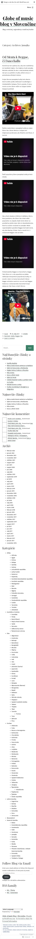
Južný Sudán (16, 572)
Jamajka (25, 334)
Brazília (14, 806)
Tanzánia (14, 605)
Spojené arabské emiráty (19, 702)
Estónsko (14, 737)
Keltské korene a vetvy (14, 384)
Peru (13, 813)
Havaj (13, 617)
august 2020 (11, 467)
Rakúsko (14, 766)
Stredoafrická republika (19, 600)
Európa (9, 723)
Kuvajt (14, 678)
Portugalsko (15, 761)
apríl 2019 (10, 484)
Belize (13, 823)
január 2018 (10, 512)
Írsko (13, 728)
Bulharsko (15, 733)
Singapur (14, 700)
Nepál (13, 690)
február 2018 (11, 510)
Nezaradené (11, 818)
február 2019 (11, 488)
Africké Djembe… (13, 438)
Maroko (14, 588)
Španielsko (15, 787)
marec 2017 (10, 536)
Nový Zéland (16, 619)
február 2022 (11, 451)
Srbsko (14, 780)
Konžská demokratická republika (22, 579)
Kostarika (15, 839)
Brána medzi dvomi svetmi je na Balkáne (20, 365)
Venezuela (15, 815)
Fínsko (14, 740)
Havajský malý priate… (15, 433)
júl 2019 (9, 479)
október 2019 (11, 474)
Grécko (14, 744)
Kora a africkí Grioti (13, 375)
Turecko (14, 711)
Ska (21, 336)
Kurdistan (15, 676)
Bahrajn (14, 640)
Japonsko (15, 669)
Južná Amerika (11, 799)
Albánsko (15, 725)
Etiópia (14, 562)
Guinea (14, 567)
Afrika (9, 553)
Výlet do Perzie (11, 377)
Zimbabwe (15, 610)
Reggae (17, 336)
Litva (13, 747)
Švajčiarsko (15, 792)
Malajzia (14, 683)
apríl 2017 (10, 533)
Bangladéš (15, 645)
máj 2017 (9, 531)
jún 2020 (9, 469)
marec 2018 (10, 507)
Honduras (15, 832)
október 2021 (11, 460)
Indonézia (15, 657)
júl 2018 (9, 500)
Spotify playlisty (12, 363)
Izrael (13, 664)
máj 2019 (9, 481)
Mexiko (14, 844)
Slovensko (15, 773)
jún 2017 (9, 529)
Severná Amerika (12, 820)
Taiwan (14, 704)
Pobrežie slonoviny (18, 593)
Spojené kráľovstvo (18, 778)
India (13, 655)
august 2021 (11, 462)
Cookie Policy (6, 931)
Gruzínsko (15, 652)
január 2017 (10, 540)
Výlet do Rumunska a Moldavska (17, 368)
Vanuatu (14, 626)
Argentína (15, 801)
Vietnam (14, 718)
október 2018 (11, 498)
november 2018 (12, 496)
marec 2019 (10, 486)
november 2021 (11, 458)
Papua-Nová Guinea (18, 621)
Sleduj (6, 877)
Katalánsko (20, 789)
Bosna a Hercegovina (18, 730)
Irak (13, 659)
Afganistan (15, 636)
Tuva (13, 716)
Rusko (14, 771)
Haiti (13, 830)
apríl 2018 (10, 505)
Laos (13, 681)
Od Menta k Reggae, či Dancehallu (15, 59)
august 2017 (11, 524)
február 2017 (11, 538)
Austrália (14, 614)
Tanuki (6, 334)
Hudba (13, 336)
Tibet (13, 709)
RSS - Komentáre (12, 893)
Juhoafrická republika (19, 569)
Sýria (13, 695)
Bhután (14, 647)
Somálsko (15, 598)
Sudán (14, 602)
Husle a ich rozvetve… (15, 419)
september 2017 (12, 522)
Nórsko (14, 756)
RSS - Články (11, 890)
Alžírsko (14, 555)
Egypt (13, 558)
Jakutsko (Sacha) (17, 666)
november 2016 (12, 543)
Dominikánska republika (19, 825)
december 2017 (11, 514)
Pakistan (14, 692)
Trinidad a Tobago (17, 858)
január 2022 (10, 453)
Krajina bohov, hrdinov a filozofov (17, 370)
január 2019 (10, 491)
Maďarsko (15, 752)
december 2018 (11, 493)
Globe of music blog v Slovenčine (18, 21)
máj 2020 (9, 472)
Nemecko (14, 759)
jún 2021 (9, 465)
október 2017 (11, 519)
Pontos (18, 714)
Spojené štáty (16, 856)
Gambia (14, 565)
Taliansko (15, 782)
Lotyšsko (14, 749)
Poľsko (14, 763)
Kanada (14, 837)
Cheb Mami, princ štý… (15, 423)
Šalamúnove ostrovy (18, 631)
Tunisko (14, 607)
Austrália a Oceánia (13, 612)
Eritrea (14, 560)
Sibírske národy (17, 697)
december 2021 (11, 455)
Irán (13, 662)
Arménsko (15, 638)
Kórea (13, 673)
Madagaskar (15, 584)
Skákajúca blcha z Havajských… (18, 436)
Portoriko (15, 853)
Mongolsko (15, 688)
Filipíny (14, 650)
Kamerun (15, 574)
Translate (16, 912)
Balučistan (15, 643)
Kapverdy (14, 576)
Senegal (14, 595)
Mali (13, 586)
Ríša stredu (10, 373)
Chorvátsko (15, 735)
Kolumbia (15, 811)
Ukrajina (14, 785)
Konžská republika (18, 581)
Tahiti (13, 624)
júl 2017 (9, 526)
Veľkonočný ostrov (17, 629)
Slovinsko (15, 775)
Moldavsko (15, 754)
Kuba (13, 841)
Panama (14, 846)
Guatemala (15, 827)
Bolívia (14, 804)
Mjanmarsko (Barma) (18, 685)
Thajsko (14, 707)
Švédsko (14, 794)
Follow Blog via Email (16, 863)
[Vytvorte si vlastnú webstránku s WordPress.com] (18, 2)
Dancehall (7, 336)
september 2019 (12, 477)
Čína (13, 721)
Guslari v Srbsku (13, 421)
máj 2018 (9, 503)
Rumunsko (15, 768)
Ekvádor (14, 808)
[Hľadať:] (13, 348)
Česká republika (17, 796)
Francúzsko (15, 742)
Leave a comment (9, 338)
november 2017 (12, 517)
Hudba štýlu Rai (13, 431)
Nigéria (14, 591)
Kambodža (15, 671)
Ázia (8, 633)
